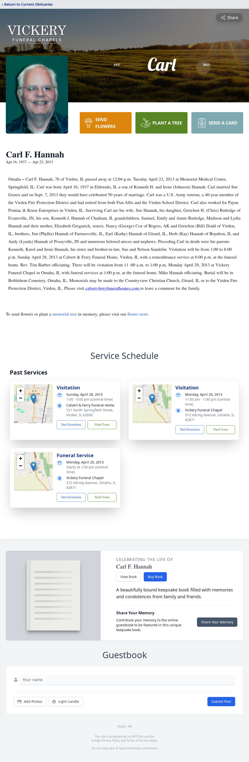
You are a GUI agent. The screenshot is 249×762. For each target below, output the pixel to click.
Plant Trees (102, 425)
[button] (33, 399)
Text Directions (71, 425)
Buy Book (155, 576)
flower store (137, 314)
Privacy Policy (111, 740)
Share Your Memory (217, 622)
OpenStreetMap (130, 748)
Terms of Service (137, 740)
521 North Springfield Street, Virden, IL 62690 (89, 412)
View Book (128, 576)
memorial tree (64, 314)
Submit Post (221, 701)
